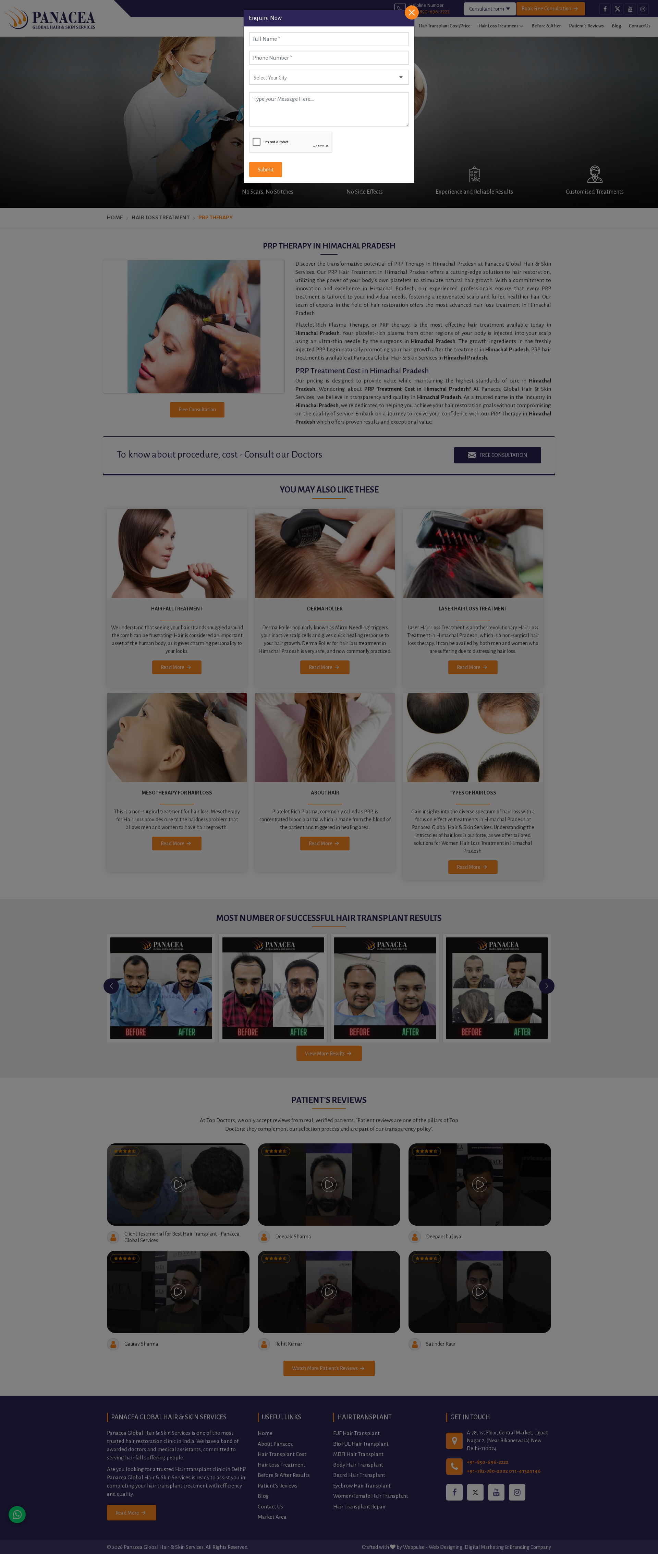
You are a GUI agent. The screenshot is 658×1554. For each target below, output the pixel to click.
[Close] (412, 12)
